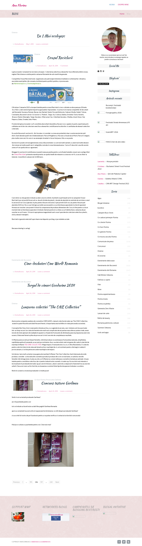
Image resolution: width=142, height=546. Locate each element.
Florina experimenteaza (106, 294)
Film (99, 284)
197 (42, 482)
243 (51, 482)
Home (122, 14)
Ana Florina (19, 5)
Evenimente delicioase (106, 261)
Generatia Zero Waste (106, 308)
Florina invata (103, 299)
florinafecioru (19, 44)
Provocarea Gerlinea (53, 380)
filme (99, 289)
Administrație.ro (20, 83)
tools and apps (103, 332)
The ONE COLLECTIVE (32, 345)
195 (31, 482)
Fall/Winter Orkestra (105, 275)
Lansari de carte (103, 313)
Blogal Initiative (103, 203)
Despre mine (123, 5)
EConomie (101, 256)
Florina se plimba (104, 304)
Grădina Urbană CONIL (113, 179)
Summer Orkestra (104, 328)
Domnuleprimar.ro (34, 83)
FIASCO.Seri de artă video (115, 142)
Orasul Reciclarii (59, 57)
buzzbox (101, 208)
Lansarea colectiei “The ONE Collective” (50, 307)
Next (57, 482)
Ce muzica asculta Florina (107, 237)
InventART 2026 (112, 132)
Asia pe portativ (112, 161)
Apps (99, 198)
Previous (16, 482)
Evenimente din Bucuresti (21, 260)
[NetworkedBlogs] (56, 515)
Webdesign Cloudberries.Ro (41, 542)
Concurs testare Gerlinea (59, 383)
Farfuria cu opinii (104, 280)
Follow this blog (55, 518)
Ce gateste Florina (104, 232)
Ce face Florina (40, 380)
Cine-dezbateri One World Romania (51, 263)
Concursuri (102, 246)
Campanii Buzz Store (105, 213)
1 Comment (64, 66)
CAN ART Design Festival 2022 (117, 184)
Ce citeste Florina (104, 222)
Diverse (14, 32)
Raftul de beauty (104, 318)
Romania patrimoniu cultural (108, 323)
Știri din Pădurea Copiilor (117, 174)
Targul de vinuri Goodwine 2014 (51, 285)
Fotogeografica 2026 (114, 113)
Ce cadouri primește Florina (108, 217)
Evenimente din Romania (107, 270)
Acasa (112, 5)
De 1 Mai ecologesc (51, 36)
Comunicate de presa (105, 241)
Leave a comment (42, 44)
